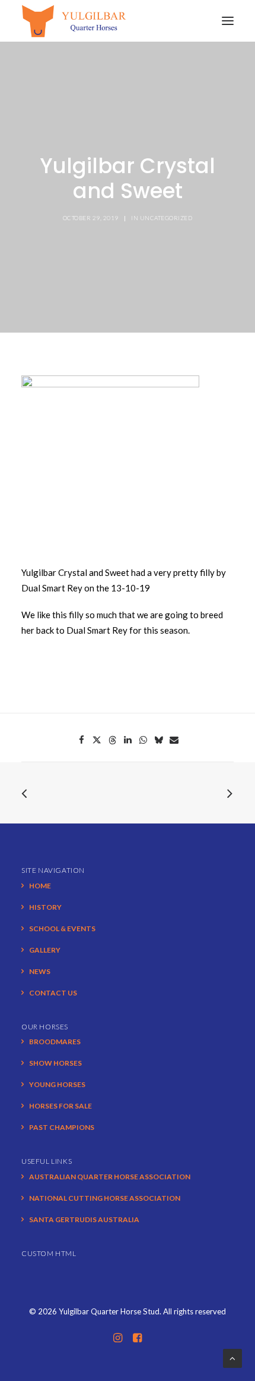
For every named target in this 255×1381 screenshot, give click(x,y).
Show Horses (55, 1063)
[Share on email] (174, 740)
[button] (227, 21)
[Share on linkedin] (127, 740)
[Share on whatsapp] (143, 740)
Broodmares (55, 1041)
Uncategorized (166, 217)
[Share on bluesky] (158, 740)
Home (40, 885)
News (39, 971)
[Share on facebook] (81, 740)
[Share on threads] (112, 740)
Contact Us (53, 992)
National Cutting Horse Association (104, 1198)
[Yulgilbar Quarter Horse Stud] (73, 21)
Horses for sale (60, 1105)
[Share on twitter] (97, 740)
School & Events (62, 928)
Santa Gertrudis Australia (84, 1219)
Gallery (44, 949)
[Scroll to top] (232, 1357)
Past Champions (61, 1127)
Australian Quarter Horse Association (109, 1176)
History (45, 907)
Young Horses (57, 1084)
